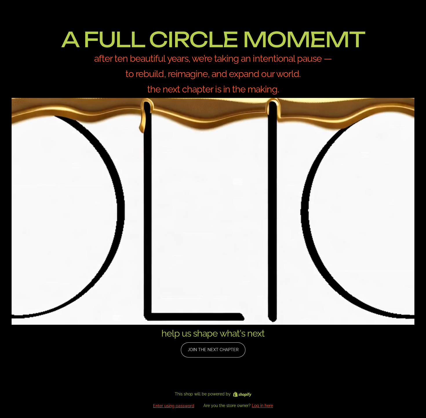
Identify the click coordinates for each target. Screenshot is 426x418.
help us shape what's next (213, 333)
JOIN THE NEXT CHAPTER (213, 349)
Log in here (262, 405)
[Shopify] (242, 394)
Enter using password (173, 406)
